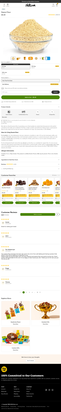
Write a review (38, 214)
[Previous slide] (2, 1)
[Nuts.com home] (30, 5)
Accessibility (17, 396)
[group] (13, 58)
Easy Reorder (4, 393)
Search (53, 6)
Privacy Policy (13, 406)
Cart (57, 5)
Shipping (16, 393)
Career (28, 391)
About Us (28, 389)
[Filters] (57, 214)
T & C (48, 406)
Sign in (7, 6)
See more (4, 117)
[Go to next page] (40, 292)
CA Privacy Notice (21, 406)
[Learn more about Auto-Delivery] (9, 77)
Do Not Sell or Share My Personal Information (36, 406)
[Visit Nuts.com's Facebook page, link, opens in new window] (46, 390)
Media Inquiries (30, 393)
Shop (4, 6)
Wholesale (3, 391)
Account (3, 389)
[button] (52, 15)
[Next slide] (59, 1)
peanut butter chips (51, 144)
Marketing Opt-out (5, 406)
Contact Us (16, 389)
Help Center (17, 391)
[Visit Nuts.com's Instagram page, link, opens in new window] (49, 390)
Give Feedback (30, 360)
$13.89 (56, 192)
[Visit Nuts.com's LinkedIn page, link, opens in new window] (52, 390)
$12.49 (3, 192)
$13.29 (16, 192)
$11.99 (43, 192)
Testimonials (29, 396)
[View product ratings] (7, 190)
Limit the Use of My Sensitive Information (10, 408)
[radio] (15, 66)
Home (3, 9)
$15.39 (30, 192)
